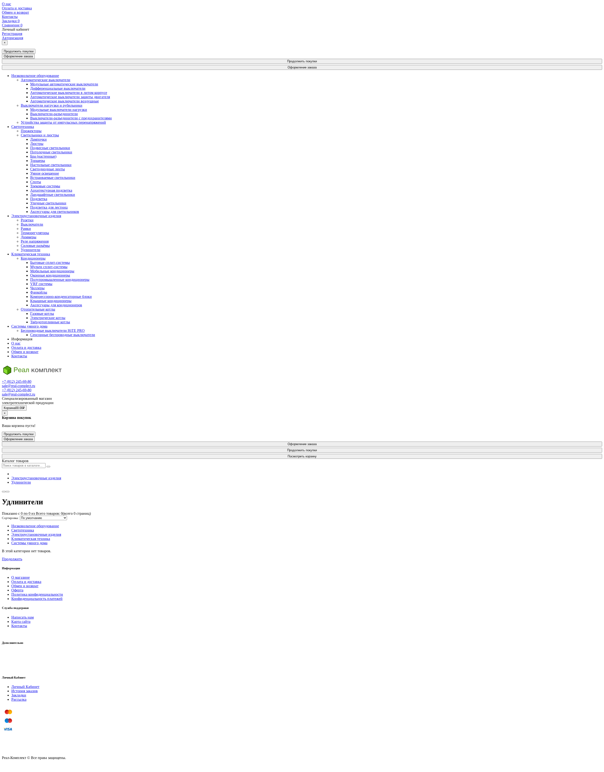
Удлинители (21, 482)
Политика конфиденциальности (37, 594)
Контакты (10, 17)
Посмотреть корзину (302, 456)
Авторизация (12, 38)
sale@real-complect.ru (18, 386)
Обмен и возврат (15, 12)
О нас (6, 4)
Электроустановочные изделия (36, 478)
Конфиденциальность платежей (37, 599)
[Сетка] (7, 491)
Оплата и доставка (17, 8)
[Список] (4, 491)
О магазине (20, 577)
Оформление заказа (18, 56)
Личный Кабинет (25, 687)
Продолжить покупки (19, 51)
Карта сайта (20, 622)
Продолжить (12, 559)
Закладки (18, 695)
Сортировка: (10, 518)
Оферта (17, 590)
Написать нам (22, 617)
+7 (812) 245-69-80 (16, 382)
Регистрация (12, 34)
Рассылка (18, 699)
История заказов (24, 691)
